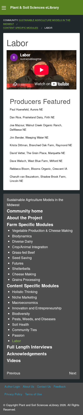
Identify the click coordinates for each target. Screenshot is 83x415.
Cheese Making (24, 274)
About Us (28, 386)
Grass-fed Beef (23, 252)
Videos (14, 360)
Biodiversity (21, 313)
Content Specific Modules (20, 27)
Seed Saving (22, 257)
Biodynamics (22, 236)
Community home (25, 211)
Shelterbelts (21, 268)
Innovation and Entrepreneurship (37, 308)
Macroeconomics (25, 302)
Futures (17, 263)
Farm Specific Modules (30, 224)
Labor (16, 340)
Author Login (12, 386)
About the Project (24, 217)
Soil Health (20, 324)
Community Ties (24, 329)
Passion (18, 335)
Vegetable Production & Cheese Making (42, 230)
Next (72, 373)
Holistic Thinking (24, 291)
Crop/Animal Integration (30, 246)
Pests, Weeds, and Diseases (34, 318)
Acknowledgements (27, 353)
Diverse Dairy (22, 241)
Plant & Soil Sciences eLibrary (34, 7)
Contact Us (44, 386)
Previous (13, 373)
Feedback (60, 386)
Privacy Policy (13, 394)
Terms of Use (33, 394)
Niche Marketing (24, 297)
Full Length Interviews (29, 347)
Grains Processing (26, 279)
